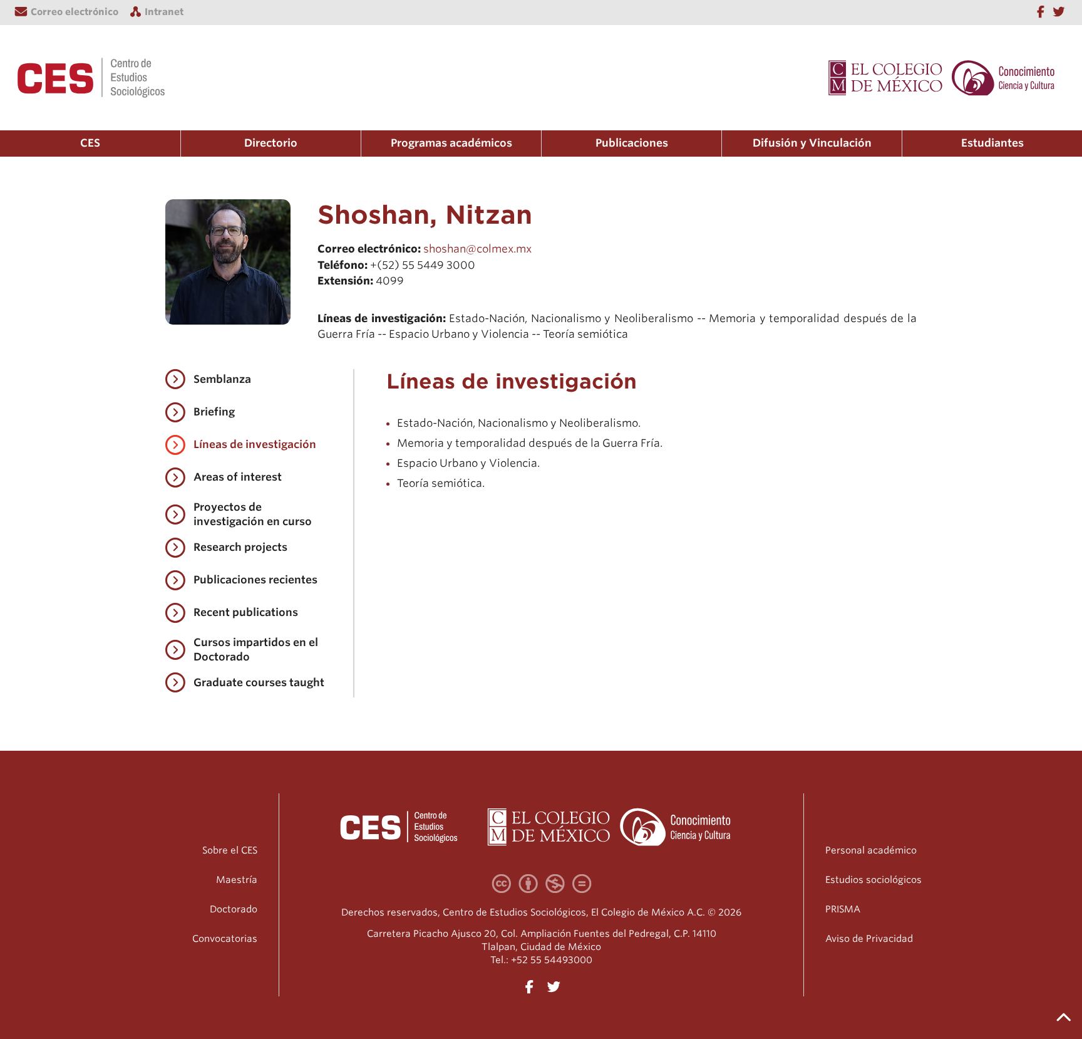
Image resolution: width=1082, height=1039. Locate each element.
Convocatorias (224, 938)
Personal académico (871, 850)
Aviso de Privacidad (869, 938)
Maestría (236, 879)
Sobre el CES (229, 850)
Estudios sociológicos (873, 879)
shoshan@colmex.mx (477, 249)
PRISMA (842, 909)
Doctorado (233, 909)
